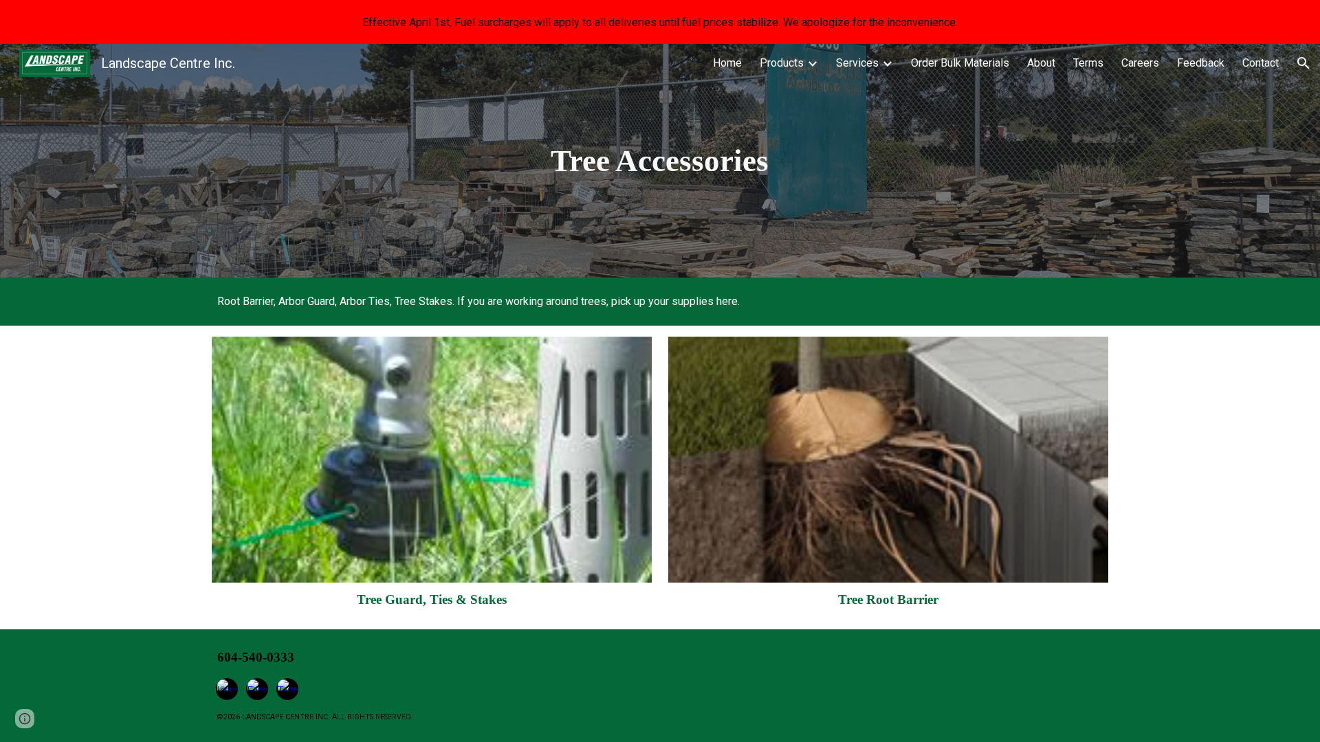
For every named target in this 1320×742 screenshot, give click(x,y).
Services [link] (857, 62)
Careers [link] (1140, 62)
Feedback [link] (1200, 62)
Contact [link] (1260, 62)
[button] (1303, 63)
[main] (660, 161)
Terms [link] (1088, 62)
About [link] (1041, 62)
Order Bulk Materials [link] (960, 62)
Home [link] (727, 62)
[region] (660, 22)
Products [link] (782, 62)
